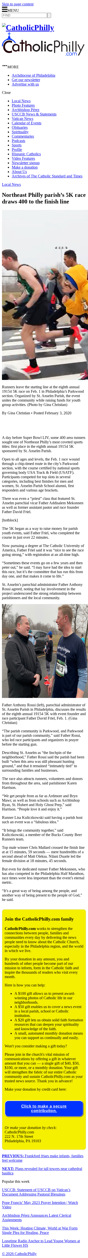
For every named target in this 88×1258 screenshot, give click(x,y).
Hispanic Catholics (26, 154)
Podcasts (18, 141)
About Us (19, 172)
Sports (17, 145)
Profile (17, 149)
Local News (21, 101)
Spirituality (20, 132)
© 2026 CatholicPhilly (19, 1254)
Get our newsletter (26, 80)
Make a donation (25, 167)
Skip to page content (17, 4)
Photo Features (23, 105)
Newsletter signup (26, 163)
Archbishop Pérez (25, 110)
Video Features (23, 158)
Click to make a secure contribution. (44, 1108)
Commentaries (23, 136)
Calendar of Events (26, 123)
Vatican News (22, 118)
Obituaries (20, 127)
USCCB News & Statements (34, 114)
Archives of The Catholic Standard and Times (47, 176)
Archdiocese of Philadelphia (33, 75)
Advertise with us (25, 84)
